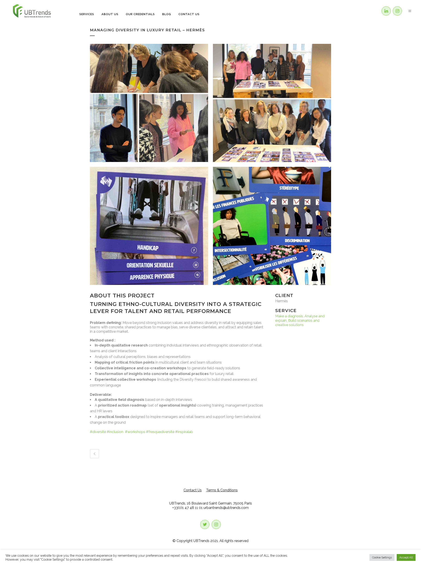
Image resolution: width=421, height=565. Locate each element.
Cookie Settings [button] (382, 557)
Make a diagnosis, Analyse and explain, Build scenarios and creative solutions (300, 320)
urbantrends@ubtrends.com (226, 508)
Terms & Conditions (222, 490)
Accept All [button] (406, 557)
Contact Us (193, 490)
